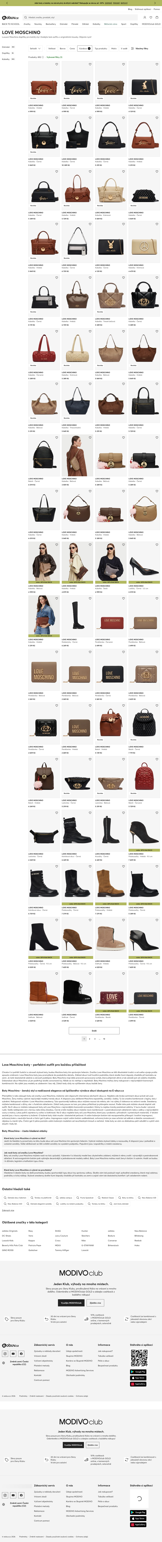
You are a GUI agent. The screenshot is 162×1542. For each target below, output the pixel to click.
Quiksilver (33, 1250)
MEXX (58, 1245)
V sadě (124, 48)
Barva (62, 48)
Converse (112, 1240)
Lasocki (85, 1250)
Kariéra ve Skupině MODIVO (79, 1360)
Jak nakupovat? (105, 1351)
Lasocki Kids (7, 1240)
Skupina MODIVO (74, 1356)
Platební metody (41, 1365)
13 (104, 1039)
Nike (84, 1240)
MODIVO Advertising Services (80, 1370)
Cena (72, 48)
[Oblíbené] (151, 17)
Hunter (85, 1231)
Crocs (57, 1240)
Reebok (138, 1240)
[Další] (155, 3)
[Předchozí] (7, 3)
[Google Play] (138, 1371)
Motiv (114, 48)
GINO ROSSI (7, 1250)
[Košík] (157, 17)
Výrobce (84, 48)
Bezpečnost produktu (108, 1365)
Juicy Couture (61, 1235)
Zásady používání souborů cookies (60, 1396)
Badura (111, 1235)
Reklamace (39, 1370)
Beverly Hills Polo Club (12, 1245)
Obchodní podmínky (75, 1375)
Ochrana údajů (82, 1396)
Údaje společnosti (74, 1351)
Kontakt (37, 1375)
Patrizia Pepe (34, 1245)
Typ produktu (101, 48)
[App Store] (138, 1378)
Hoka (137, 1245)
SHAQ (58, 1231)
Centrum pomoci (42, 1380)
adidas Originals (9, 1231)
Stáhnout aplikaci (143, 9)
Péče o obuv (103, 1360)
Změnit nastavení (37, 1396)
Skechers (86, 1235)
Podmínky (23, 1396)
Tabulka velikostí (105, 1356)
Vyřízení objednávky (43, 1360)
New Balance (141, 1231)
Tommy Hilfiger (62, 1250)
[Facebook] (21, 1354)
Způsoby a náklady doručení (47, 1351)
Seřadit (33, 48)
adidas (111, 1231)
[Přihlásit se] (145, 17)
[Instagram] (5, 1354)
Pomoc (157, 9)
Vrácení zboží (40, 1356)
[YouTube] (13, 1354)
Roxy (30, 1231)
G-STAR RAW (88, 1245)
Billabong (139, 1235)
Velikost (52, 48)
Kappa (31, 1240)
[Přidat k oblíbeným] (57, 64)
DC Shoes (6, 1235)
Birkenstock (113, 1245)
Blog (130, 9)
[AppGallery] (138, 1384)
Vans (30, 1235)
